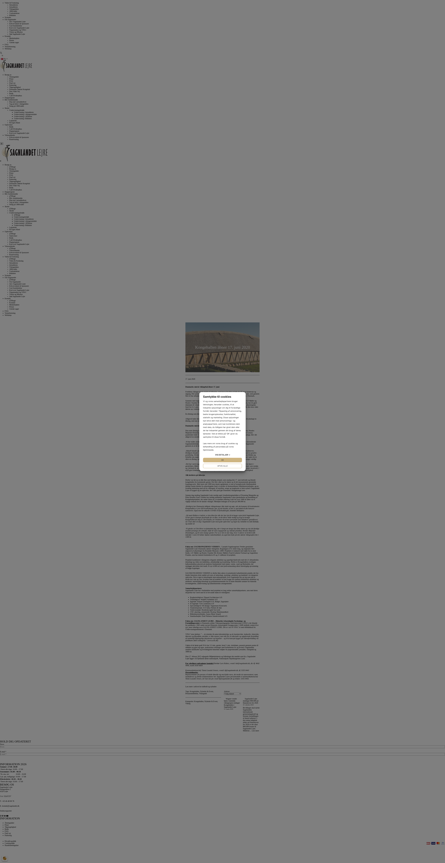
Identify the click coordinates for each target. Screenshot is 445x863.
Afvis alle (222, 466)
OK (222, 460)
